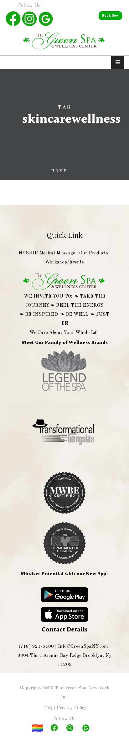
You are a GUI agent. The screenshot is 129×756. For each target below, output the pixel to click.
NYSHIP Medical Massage (46, 253)
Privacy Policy (71, 708)
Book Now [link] (110, 15)
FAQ (47, 708)
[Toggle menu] (117, 62)
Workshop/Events (64, 262)
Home (59, 171)
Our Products (93, 253)
